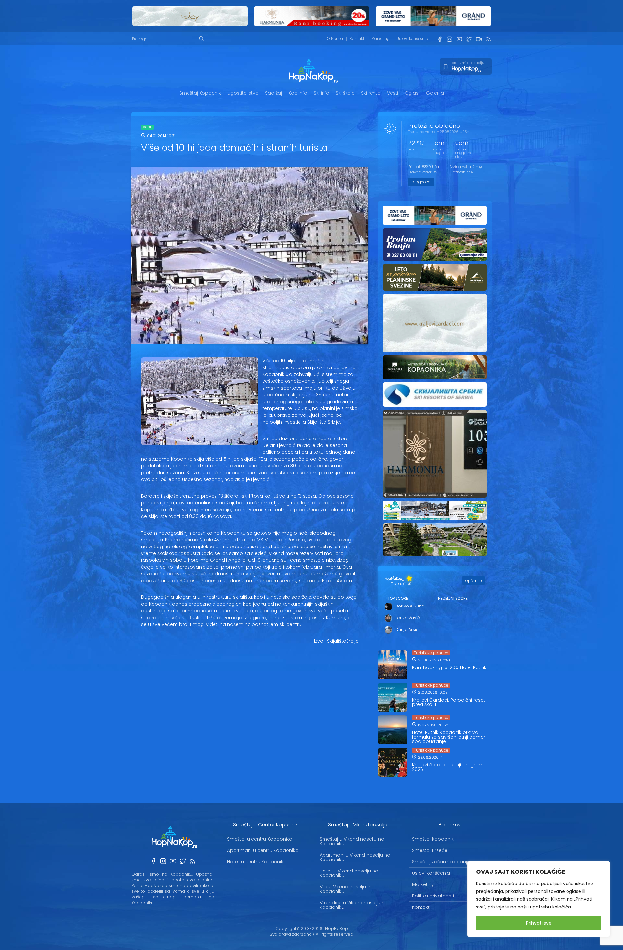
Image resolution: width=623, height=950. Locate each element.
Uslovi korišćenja (412, 38)
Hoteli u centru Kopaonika (257, 862)
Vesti (392, 93)
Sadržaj (273, 93)
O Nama (335, 38)
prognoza (421, 182)
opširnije (473, 580)
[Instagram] (449, 39)
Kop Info (297, 93)
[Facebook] (440, 39)
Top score (398, 598)
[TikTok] (478, 39)
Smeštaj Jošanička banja (441, 862)
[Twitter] (469, 39)
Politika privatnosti (433, 896)
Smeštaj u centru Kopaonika (259, 839)
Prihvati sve (539, 923)
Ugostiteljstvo (243, 93)
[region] (538, 899)
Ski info (321, 93)
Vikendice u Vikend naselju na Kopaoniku (354, 904)
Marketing (380, 38)
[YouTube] (459, 39)
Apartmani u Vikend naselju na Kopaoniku (355, 857)
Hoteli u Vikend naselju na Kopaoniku (349, 873)
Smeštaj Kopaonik (200, 93)
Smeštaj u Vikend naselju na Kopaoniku (352, 841)
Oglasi (412, 93)
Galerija (435, 93)
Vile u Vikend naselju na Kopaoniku (346, 889)
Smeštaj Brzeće (429, 850)
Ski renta (371, 93)
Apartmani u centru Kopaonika (263, 850)
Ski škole (345, 93)
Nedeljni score (453, 598)
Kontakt (357, 38)
